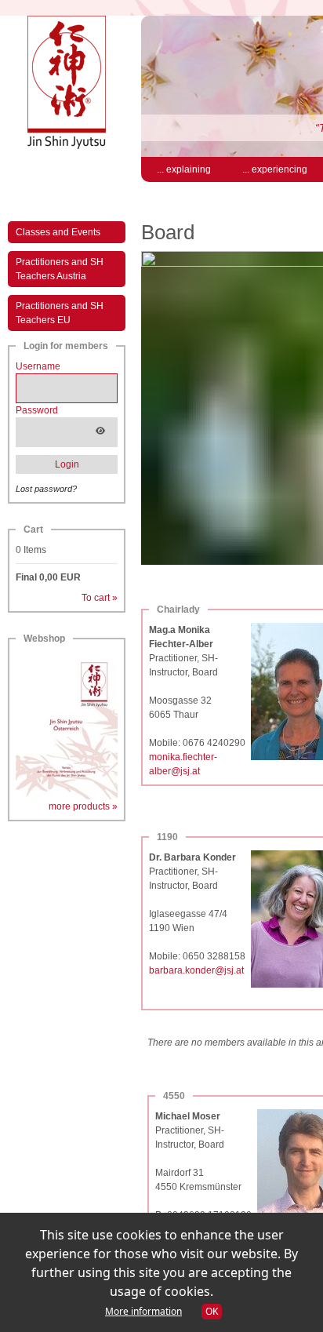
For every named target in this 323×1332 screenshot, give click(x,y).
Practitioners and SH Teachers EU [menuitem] (59, 313)
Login (67, 464)
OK (211, 1311)
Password (37, 410)
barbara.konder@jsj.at (196, 970)
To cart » (100, 597)
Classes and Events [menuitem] (58, 232)
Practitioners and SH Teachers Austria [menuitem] (59, 269)
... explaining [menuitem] (184, 169)
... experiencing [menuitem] (274, 169)
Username (38, 366)
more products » (83, 806)
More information (143, 1311)
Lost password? (46, 488)
